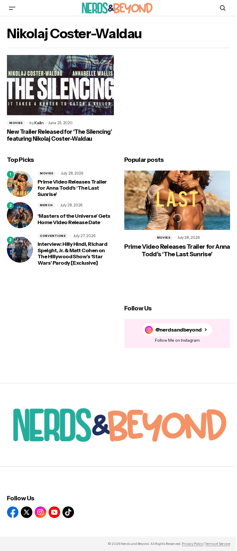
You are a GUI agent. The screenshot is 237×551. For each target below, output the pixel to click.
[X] (26, 512)
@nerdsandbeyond (178, 330)
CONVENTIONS (53, 236)
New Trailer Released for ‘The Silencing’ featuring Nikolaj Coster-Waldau (59, 135)
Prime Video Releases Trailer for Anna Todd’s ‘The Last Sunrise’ (72, 188)
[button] (12, 8)
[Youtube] (54, 512)
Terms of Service (217, 543)
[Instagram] (40, 512)
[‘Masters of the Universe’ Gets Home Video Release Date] (20, 215)
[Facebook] (12, 512)
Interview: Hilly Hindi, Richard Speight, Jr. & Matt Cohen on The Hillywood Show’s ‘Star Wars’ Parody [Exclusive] (72, 253)
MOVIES (16, 123)
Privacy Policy (192, 543)
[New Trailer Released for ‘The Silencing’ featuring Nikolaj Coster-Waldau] (60, 85)
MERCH (46, 205)
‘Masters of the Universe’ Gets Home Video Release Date (74, 219)
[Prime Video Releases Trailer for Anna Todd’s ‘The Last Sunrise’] (20, 184)
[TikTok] (68, 512)
